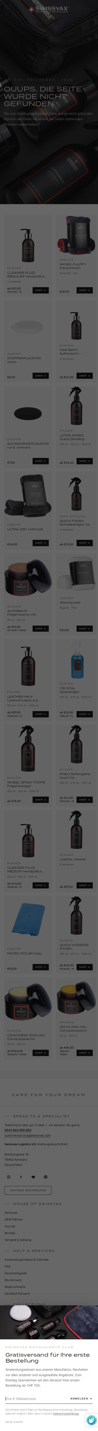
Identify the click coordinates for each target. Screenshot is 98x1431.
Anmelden (79, 1398)
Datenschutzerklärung (66, 1413)
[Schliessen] (90, 1313)
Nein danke (14, 1422)
